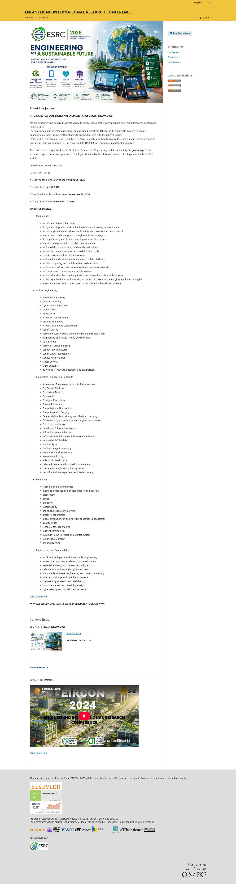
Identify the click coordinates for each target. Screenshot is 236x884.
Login (208, 2)
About (42, 17)
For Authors (173, 57)
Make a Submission (180, 33)
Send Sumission (38, 596)
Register (198, 2)
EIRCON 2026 (74, 633)
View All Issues (37, 667)
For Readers (173, 52)
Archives (29, 17)
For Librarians (174, 61)
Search (205, 17)
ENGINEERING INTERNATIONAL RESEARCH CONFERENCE (78, 12)
